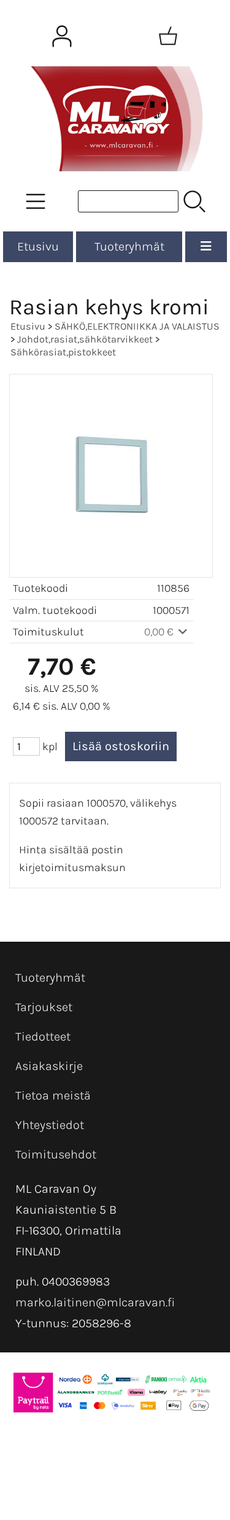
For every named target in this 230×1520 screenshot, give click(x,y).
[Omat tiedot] (62, 36)
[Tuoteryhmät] (36, 201)
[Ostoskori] (168, 36)
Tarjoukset (43, 1007)
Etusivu (38, 246)
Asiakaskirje (49, 1066)
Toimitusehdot (55, 1154)
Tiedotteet (43, 1036)
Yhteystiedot (49, 1125)
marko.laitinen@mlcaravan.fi (95, 1302)
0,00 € (160, 631)
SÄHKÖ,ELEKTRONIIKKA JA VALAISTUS (137, 326)
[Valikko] (206, 246)
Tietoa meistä (53, 1095)
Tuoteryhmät (129, 246)
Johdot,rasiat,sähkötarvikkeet (85, 339)
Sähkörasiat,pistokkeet (63, 352)
